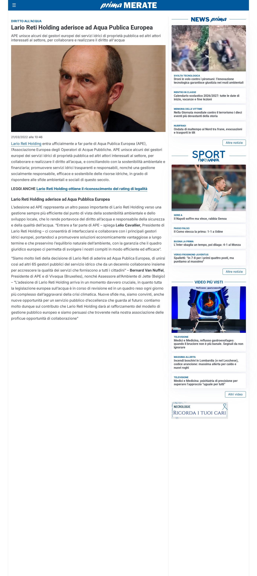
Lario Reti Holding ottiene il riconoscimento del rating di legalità (91, 188)
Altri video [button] (235, 394)
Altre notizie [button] (234, 143)
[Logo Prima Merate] (128, 5)
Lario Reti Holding (26, 143)
